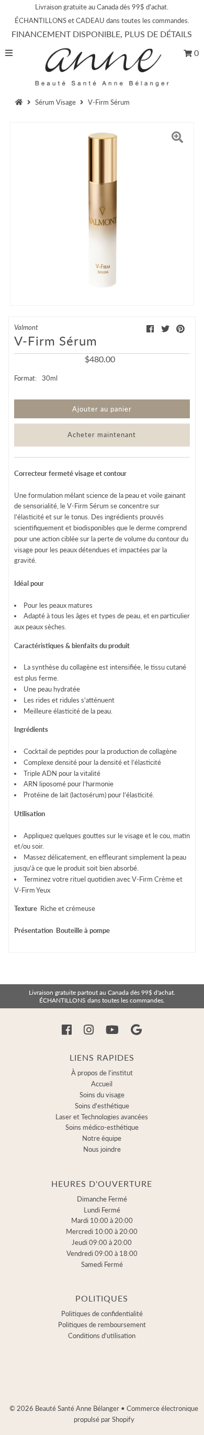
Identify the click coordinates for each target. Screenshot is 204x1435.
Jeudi (102, 1242)
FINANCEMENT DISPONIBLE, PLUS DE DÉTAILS (102, 34)
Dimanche (102, 1199)
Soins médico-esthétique (102, 1127)
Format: (25, 378)
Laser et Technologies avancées (101, 1117)
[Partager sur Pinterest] (180, 328)
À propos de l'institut (102, 1073)
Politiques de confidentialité (102, 1313)
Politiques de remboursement (102, 1324)
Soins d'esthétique (102, 1106)
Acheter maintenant (101, 434)
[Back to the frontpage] (20, 102)
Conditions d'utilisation (101, 1335)
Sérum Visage (55, 102)
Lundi (102, 1210)
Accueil (101, 1084)
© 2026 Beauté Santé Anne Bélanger (64, 1408)
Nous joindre (102, 1149)
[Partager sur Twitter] (165, 328)
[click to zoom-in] (177, 138)
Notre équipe (101, 1138)
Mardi (102, 1220)
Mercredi (102, 1231)
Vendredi (102, 1253)
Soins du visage (102, 1095)
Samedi (102, 1264)
